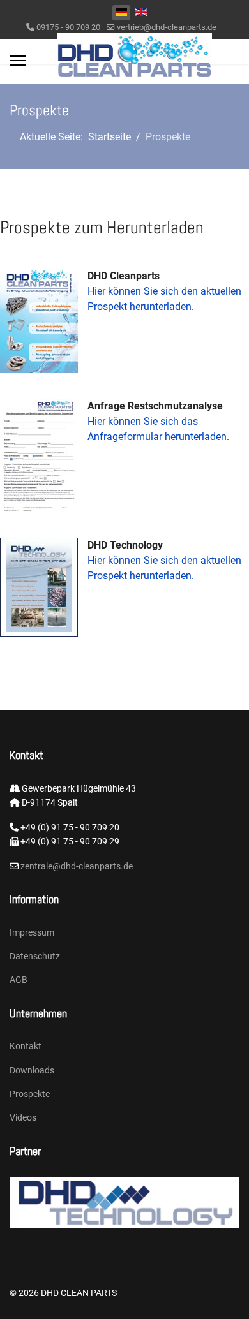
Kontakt (26, 1046)
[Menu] (18, 61)
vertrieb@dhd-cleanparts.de (166, 27)
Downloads (32, 1070)
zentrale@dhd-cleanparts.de (76, 866)
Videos (23, 1117)
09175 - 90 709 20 (68, 27)
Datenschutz (35, 956)
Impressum (32, 932)
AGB (18, 980)
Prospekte (30, 1094)
